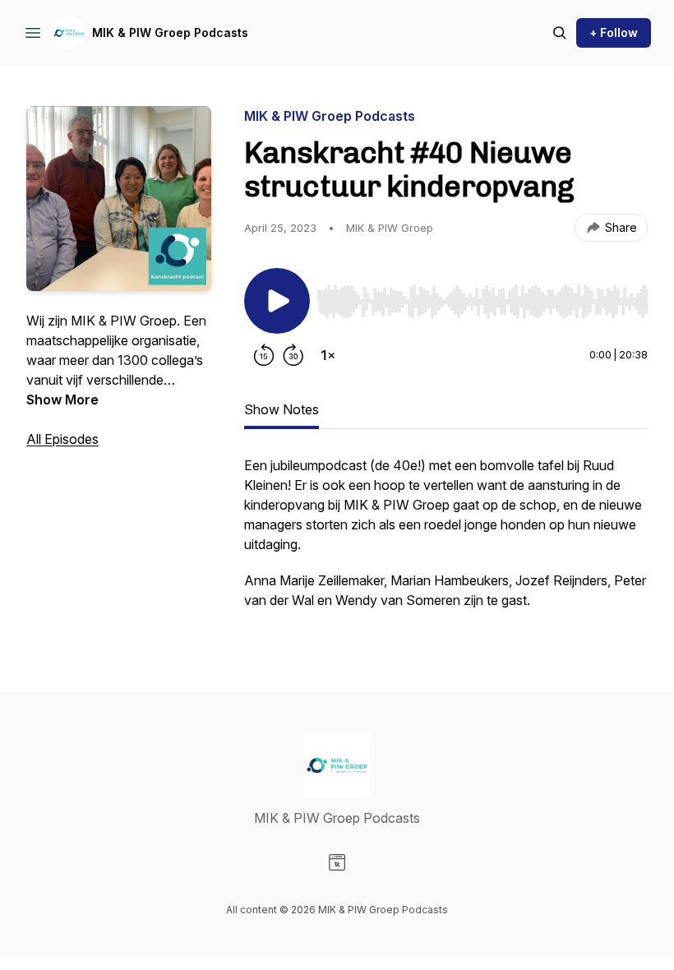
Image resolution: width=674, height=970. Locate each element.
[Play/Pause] (277, 301)
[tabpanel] (446, 540)
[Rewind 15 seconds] (263, 355)
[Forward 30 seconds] (293, 355)
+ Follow (613, 32)
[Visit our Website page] (337, 862)
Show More (62, 399)
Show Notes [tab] (281, 409)
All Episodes (62, 439)
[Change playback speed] (328, 355)
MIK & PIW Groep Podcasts (170, 32)
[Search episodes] (559, 33)
